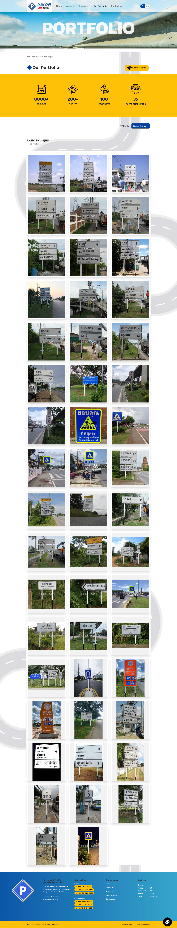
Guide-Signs (139, 126)
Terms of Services (143, 924)
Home (59, 6)
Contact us (116, 6)
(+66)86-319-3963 (85, 893)
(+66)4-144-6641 (84, 886)
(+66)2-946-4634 (84, 904)
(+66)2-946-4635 (84, 908)
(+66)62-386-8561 (85, 890)
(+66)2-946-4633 (84, 901)
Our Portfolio (100, 6)
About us (70, 6)
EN (147, 6)
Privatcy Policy (127, 924)
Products (83, 6)
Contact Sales (139, 67)
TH (142, 6)
